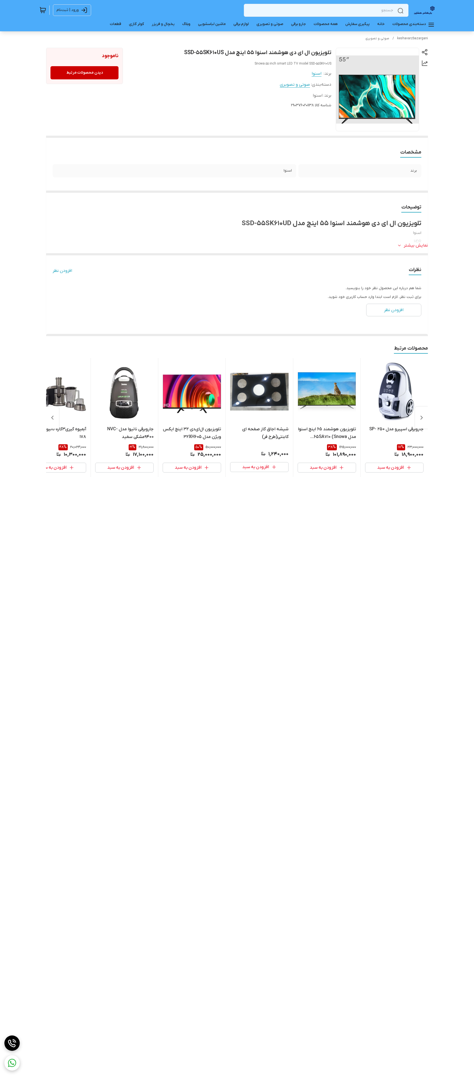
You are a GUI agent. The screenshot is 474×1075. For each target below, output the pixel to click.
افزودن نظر (62, 270)
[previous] (421, 418)
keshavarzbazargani (412, 38)
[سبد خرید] (43, 10)
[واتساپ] (12, 1063)
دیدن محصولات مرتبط (84, 72)
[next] (52, 418)
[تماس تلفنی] (12, 1043)
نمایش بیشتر (416, 245)
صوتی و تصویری (377, 38)
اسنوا (316, 73)
